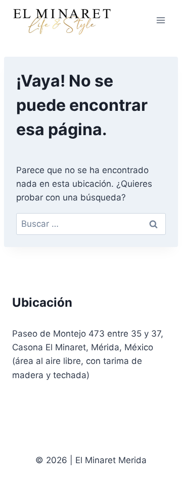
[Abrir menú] (160, 20)
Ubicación (42, 302)
